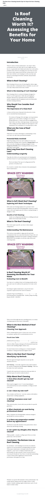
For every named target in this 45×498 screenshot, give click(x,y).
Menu (5, 5)
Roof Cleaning (10, 236)
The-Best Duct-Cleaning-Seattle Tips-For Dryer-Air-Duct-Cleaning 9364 (21, 2)
